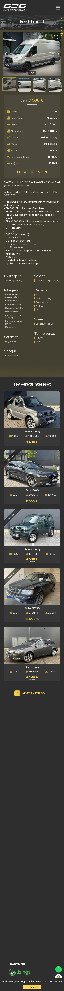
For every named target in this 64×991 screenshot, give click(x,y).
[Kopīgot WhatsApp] (39, 172)
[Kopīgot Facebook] (18, 172)
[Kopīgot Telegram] (45, 172)
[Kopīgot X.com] (25, 172)
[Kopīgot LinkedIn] (32, 172)
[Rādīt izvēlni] (58, 8)
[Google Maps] (58, 977)
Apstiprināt (32, 987)
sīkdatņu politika (53, 981)
